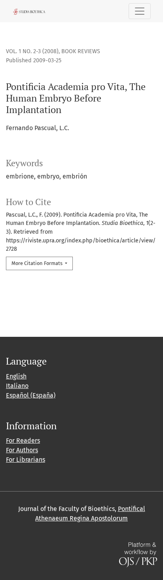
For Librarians (25, 459)
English (16, 376)
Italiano (17, 386)
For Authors (22, 450)
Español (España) (30, 395)
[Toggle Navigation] (140, 11)
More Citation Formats (37, 263)
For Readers (23, 440)
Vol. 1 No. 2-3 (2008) (32, 51)
